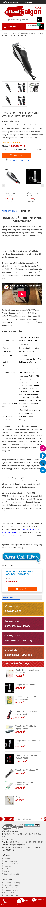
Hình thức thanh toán (11, 888)
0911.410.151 (38, 842)
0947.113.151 (15, 842)
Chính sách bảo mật (11, 874)
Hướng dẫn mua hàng (12, 885)
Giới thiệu (7, 859)
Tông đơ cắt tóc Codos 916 (26, 685)
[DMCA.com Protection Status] (32, 825)
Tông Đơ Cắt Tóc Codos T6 (26, 770)
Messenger (40, 900)
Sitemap (7, 871)
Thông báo (8, 866)
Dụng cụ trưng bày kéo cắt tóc (27, 797)
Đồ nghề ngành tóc (20, 125)
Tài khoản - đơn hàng (12, 883)
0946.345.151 (27, 842)
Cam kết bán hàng (10, 861)
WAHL (17, 121)
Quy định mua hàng (11, 895)
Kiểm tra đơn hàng (10, 2)
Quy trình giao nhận (11, 890)
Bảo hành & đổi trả (11, 893)
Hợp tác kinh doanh (11, 864)
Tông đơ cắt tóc (37, 125)
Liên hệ (6, 869)
